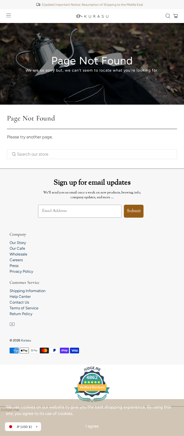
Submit (134, 211)
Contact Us (19, 302)
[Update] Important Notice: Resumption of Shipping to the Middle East (92, 4)
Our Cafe (17, 248)
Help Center (20, 296)
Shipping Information (28, 291)
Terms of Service (24, 308)
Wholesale (18, 254)
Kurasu (26, 340)
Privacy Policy (21, 271)
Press (14, 265)
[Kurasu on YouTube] (12, 325)
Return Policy (21, 313)
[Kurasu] (92, 16)
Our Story (18, 242)
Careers (16, 260)
